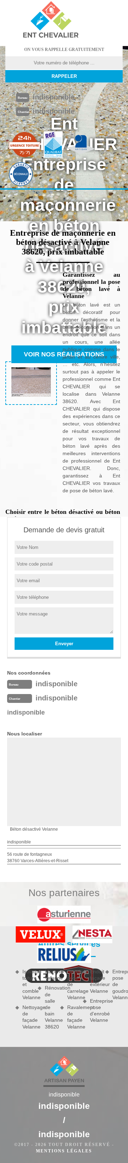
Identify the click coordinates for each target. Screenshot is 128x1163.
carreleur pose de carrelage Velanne (72, 984)
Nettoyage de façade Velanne (27, 1017)
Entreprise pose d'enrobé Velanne (95, 1010)
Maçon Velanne (50, 975)
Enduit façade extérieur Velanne (95, 981)
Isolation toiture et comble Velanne (27, 984)
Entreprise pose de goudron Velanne (117, 984)
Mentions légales (64, 1150)
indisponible (54, 97)
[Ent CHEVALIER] (50, 20)
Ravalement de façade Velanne (72, 1017)
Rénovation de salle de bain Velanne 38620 (50, 1007)
